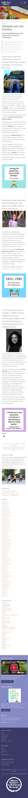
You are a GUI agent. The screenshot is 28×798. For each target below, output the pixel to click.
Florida (3, 612)
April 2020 (4, 538)
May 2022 (4, 518)
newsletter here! (10, 722)
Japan (3, 616)
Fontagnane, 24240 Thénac (19, 769)
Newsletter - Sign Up (6, 741)
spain (3, 636)
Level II (3, 619)
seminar (4, 635)
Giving (2, 739)
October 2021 (6, 528)
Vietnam (4, 644)
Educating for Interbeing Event (10, 495)
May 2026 (4, 502)
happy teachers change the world (10, 615)
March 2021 (5, 536)
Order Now (6, 710)
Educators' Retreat (6, 608)
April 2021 (4, 534)
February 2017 (6, 572)
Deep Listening (5, 604)
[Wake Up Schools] (6, 3)
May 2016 (4, 578)
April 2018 (4, 562)
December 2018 (6, 560)
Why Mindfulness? (6, 754)
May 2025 (4, 506)
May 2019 (4, 556)
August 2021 (5, 532)
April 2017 (4, 570)
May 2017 (4, 568)
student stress (5, 638)
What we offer (5, 734)
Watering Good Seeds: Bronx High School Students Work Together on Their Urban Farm (14, 448)
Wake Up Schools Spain (7, 763)
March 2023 (5, 508)
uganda (4, 639)
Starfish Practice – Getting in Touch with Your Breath (14, 444)
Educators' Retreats (7, 610)
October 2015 (6, 584)
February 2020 (6, 540)
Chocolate (4, 602)
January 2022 (5, 524)
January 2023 (5, 510)
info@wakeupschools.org (8, 467)
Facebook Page (5, 765)
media (3, 624)
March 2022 (5, 520)
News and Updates (14, 21)
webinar (4, 647)
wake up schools (6, 646)
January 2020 (5, 542)
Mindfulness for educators (8, 627)
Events (3, 748)
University (4, 641)
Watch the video (7, 681)
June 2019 (4, 554)
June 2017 (4, 566)
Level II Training (5, 621)
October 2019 (6, 548)
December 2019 (6, 544)
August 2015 (5, 588)
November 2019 (6, 546)
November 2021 (6, 526)
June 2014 (4, 594)
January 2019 (5, 558)
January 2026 (5, 504)
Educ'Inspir (4, 607)
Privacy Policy (4, 774)
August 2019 (5, 550)
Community (4, 738)
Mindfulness (5, 625)
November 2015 (6, 582)
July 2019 (4, 552)
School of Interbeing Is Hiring (10, 493)
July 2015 (4, 590)
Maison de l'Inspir (6, 622)
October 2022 (6, 514)
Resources (4, 751)
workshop (4, 649)
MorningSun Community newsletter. (12, 269)
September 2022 (6, 516)
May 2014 (4, 596)
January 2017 (5, 574)
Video (3, 642)
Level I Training (5, 618)
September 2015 (6, 586)
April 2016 (4, 580)
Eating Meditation (6, 605)
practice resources (6, 632)
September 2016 (6, 576)
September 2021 (6, 530)
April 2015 (4, 592)
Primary (4, 633)
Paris (3, 630)
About (2, 733)
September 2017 (6, 564)
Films (2, 753)
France (3, 613)
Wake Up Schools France (7, 761)
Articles (3, 749)
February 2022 (6, 522)
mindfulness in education (8, 629)
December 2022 (6, 512)
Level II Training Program (9, 491)
